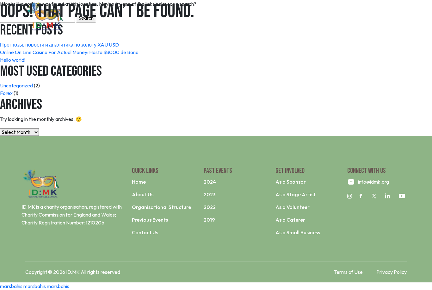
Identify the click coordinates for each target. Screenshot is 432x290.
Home (139, 182)
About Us (142, 194)
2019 (209, 220)
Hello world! (12, 60)
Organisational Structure (161, 207)
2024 (210, 182)
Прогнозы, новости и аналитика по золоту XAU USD (59, 44)
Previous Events (150, 220)
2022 (210, 207)
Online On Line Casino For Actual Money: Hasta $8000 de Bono (69, 52)
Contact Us (145, 232)
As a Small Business (297, 232)
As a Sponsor (290, 182)
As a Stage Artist (295, 194)
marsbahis (11, 286)
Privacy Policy (391, 272)
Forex (6, 93)
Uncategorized (16, 85)
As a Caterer (290, 220)
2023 (210, 194)
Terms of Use (348, 272)
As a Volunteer (292, 207)
